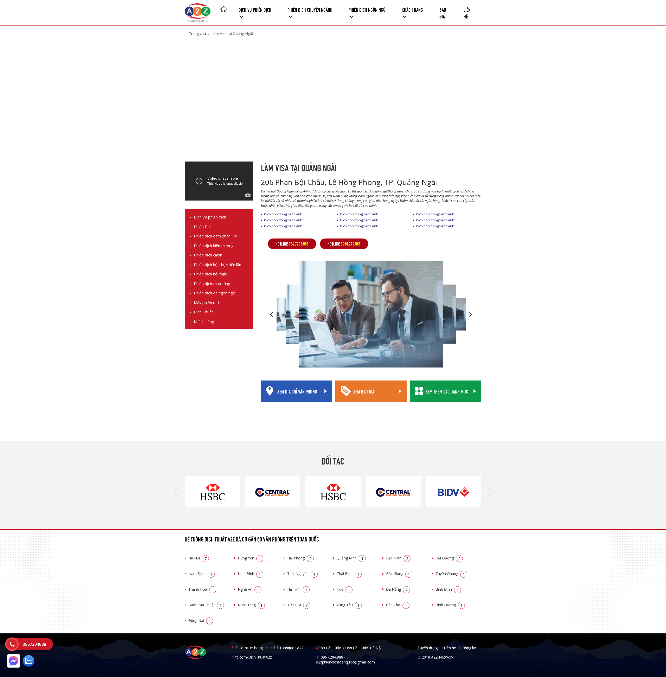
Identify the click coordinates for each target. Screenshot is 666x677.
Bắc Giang (398, 573)
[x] (12, 644)
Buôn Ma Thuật (205, 604)
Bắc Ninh (397, 558)
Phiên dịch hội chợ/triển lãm (218, 264)
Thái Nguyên (301, 573)
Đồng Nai (199, 620)
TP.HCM (297, 604)
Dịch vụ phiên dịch (210, 217)
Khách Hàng (412, 9)
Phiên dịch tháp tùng (212, 283)
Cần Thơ (396, 604)
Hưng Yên (249, 558)
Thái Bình (348, 573)
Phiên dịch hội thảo (210, 274)
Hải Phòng (299, 558)
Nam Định (200, 573)
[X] (224, 9)
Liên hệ (467, 13)
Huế (343, 589)
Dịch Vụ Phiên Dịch (255, 9)
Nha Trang (250, 604)
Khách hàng (204, 321)
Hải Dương (448, 558)
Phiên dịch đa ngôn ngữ (214, 293)
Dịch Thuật (203, 312)
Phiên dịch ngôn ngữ (367, 9)
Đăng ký (469, 647)
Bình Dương (449, 604)
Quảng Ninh (350, 558)
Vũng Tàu (348, 604)
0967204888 (34, 644)
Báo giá (442, 13)
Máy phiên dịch (207, 302)
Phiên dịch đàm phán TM (216, 236)
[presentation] (176, 492)
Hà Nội (197, 558)
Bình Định (447, 589)
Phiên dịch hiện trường (214, 245)
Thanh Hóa (201, 589)
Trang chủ (197, 33)
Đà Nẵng (397, 589)
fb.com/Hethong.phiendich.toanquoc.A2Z (267, 647)
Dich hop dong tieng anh (283, 214)
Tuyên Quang (450, 573)
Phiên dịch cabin (208, 255)
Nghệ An (248, 589)
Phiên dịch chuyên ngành (309, 9)
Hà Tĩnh (297, 589)
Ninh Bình (249, 573)
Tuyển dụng (428, 647)
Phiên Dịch (203, 226)
